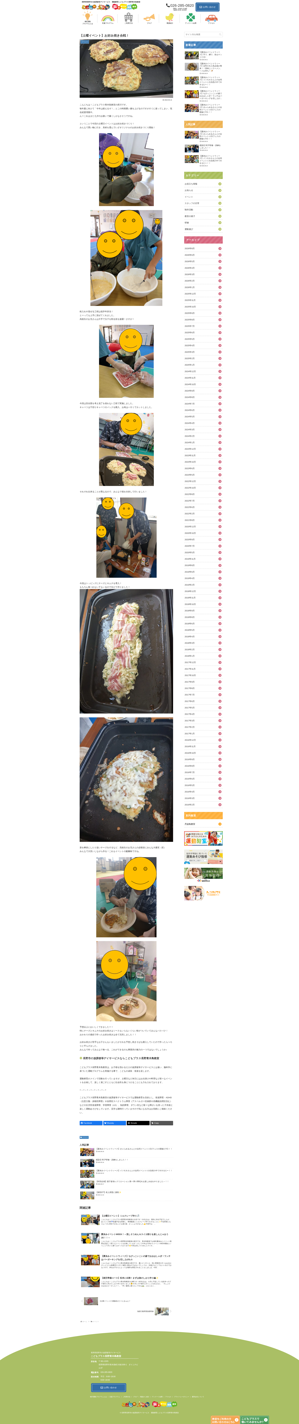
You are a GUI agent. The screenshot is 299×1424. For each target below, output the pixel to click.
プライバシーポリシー (181, 1397)
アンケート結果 (157, 1397)
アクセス (168, 1397)
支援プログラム (114, 1397)
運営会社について (198, 1397)
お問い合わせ (209, 7)
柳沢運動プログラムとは (98, 1397)
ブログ (135, 1397)
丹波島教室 (190, 824)
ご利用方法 (126, 1397)
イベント (85, 1137)
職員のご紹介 (144, 1397)
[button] (220, 34)
